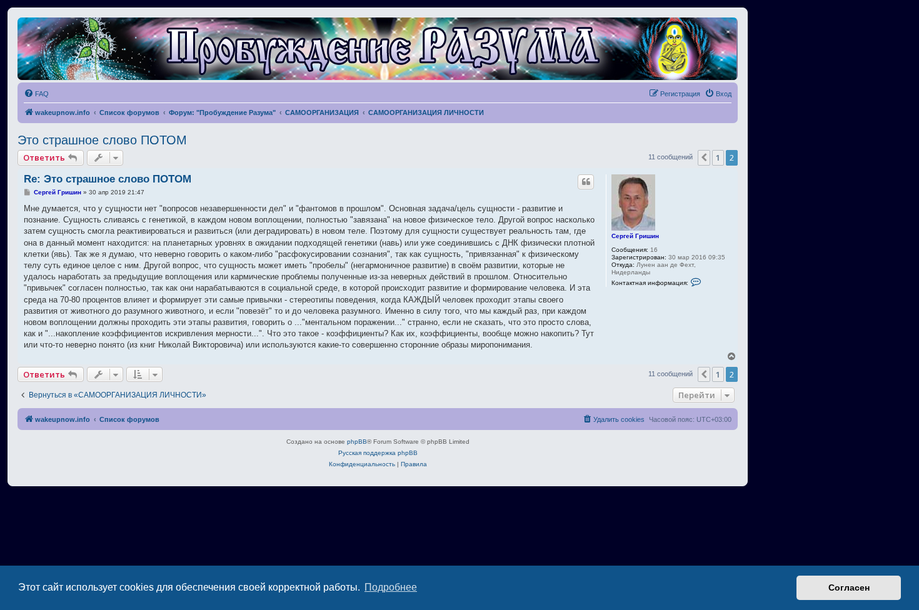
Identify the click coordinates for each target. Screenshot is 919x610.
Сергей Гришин (635, 235)
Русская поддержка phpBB (378, 452)
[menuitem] (36, 93)
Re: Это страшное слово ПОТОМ (107, 179)
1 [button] (718, 157)
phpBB (357, 441)
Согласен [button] (849, 587)
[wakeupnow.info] (378, 49)
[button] (704, 157)
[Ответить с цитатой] (586, 181)
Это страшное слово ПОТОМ (102, 140)
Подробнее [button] (390, 587)
